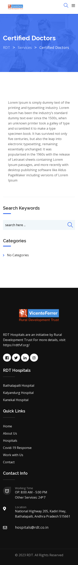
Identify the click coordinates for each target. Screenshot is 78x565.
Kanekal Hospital (15, 400)
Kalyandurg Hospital (18, 392)
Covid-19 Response (17, 448)
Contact (9, 462)
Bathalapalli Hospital (18, 385)
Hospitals (10, 440)
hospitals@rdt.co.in (31, 527)
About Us (10, 433)
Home (7, 426)
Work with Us (13, 455)
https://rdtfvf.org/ (16, 345)
